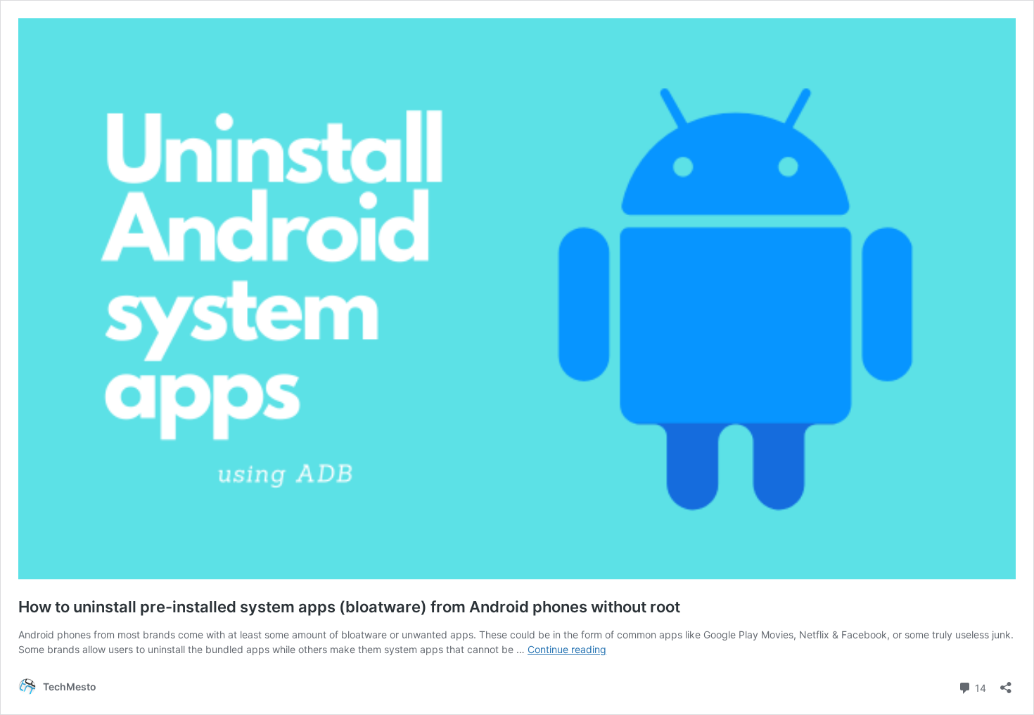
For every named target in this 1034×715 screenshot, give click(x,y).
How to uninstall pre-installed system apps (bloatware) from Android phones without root (349, 607)
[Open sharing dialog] (1006, 683)
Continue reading (567, 649)
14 (979, 687)
